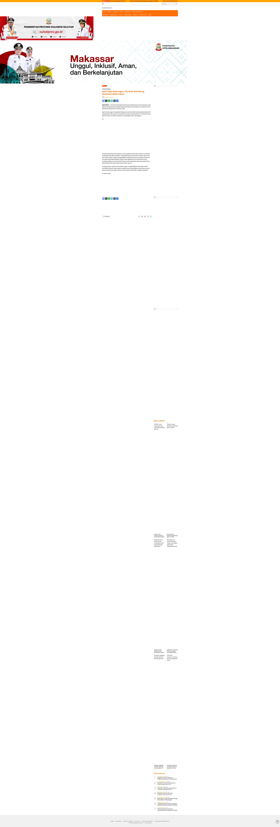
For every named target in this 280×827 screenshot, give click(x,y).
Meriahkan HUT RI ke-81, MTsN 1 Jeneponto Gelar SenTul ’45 (165, 794)
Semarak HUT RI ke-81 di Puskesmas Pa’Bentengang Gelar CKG (166, 783)
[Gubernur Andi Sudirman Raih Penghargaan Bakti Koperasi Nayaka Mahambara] (159, 593)
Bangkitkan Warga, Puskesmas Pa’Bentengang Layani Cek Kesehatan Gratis (167, 778)
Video (149, 15)
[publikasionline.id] (107, 8)
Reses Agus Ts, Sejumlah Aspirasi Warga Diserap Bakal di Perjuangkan (167, 799)
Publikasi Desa (127, 15)
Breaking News (113, 15)
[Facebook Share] (139, 216)
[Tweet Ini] (142, 216)
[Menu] (103, 4)
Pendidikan (127, 11)
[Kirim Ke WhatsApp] (151, 216)
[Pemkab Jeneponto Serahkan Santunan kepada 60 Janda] (172, 709)
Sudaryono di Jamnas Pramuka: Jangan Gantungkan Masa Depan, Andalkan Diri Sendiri (145, 1)
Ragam (135, 15)
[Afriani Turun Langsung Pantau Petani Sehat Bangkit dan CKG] (159, 478)
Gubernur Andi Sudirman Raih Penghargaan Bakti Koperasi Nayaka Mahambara (159, 651)
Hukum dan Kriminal (137, 11)
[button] (176, 4)
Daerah (109, 11)
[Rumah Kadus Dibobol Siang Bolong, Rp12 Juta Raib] (172, 478)
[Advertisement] (127, 186)
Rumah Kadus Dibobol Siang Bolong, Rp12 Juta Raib (172, 536)
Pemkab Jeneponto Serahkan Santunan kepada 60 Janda (172, 767)
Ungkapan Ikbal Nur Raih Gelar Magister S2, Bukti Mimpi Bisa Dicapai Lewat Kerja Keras (167, 804)
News (104, 11)
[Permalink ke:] (103, 97)
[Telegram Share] (148, 216)
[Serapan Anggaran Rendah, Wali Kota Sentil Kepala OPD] (159, 709)
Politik (121, 11)
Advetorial (105, 15)
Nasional (115, 11)
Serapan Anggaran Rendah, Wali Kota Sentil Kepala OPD (159, 767)
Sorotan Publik (142, 15)
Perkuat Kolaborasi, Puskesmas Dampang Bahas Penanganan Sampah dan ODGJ (167, 809)
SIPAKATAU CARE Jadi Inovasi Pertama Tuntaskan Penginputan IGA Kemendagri (166, 788)
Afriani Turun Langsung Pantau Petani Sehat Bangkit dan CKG (159, 536)
